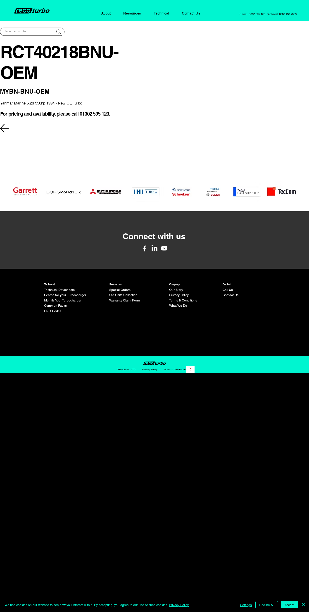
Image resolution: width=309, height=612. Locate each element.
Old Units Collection (123, 295)
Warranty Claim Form (124, 300)
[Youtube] (164, 248)
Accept (289, 605)
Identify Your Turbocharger (62, 300)
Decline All (266, 605)
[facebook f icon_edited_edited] (144, 248)
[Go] (58, 32)
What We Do (178, 305)
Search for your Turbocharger (65, 295)
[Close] (303, 604)
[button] (106, 13)
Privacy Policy (179, 295)
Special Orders (120, 290)
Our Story (176, 290)
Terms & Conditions (183, 300)
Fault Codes (52, 311)
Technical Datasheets (59, 290)
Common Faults (55, 305)
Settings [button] (246, 605)
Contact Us (230, 295)
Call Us (228, 290)
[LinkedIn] (154, 248)
